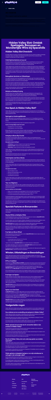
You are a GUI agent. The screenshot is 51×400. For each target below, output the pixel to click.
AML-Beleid (24, 388)
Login (38, 2)
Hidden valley (11, 8)
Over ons (23, 383)
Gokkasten (14, 383)
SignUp (45, 2)
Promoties (14, 387)
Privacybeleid (24, 381)
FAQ (32, 382)
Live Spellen (14, 385)
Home (13, 381)
